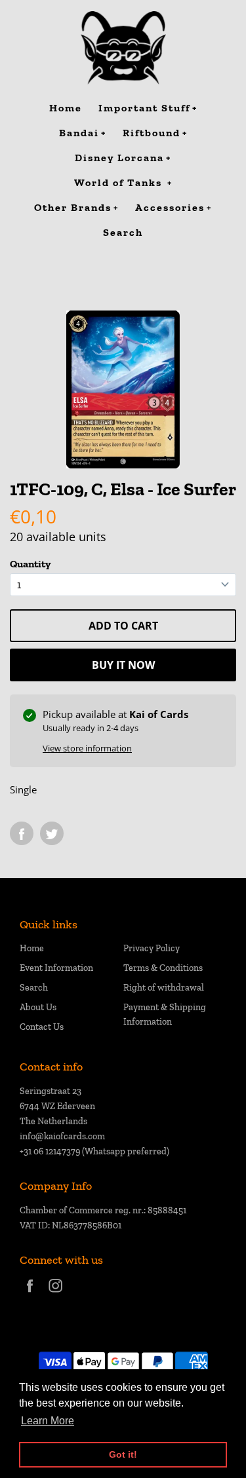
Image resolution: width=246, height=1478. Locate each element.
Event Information (56, 968)
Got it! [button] (123, 1454)
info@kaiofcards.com (62, 1136)
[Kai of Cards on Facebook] (30, 1294)
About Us (38, 1007)
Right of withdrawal (163, 987)
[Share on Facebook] (21, 833)
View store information (87, 748)
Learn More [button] (47, 1420)
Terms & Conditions (163, 968)
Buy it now (123, 665)
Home (32, 948)
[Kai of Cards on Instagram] (55, 1294)
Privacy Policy (151, 948)
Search (34, 987)
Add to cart (123, 625)
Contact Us (42, 1027)
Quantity (30, 564)
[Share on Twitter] (52, 833)
